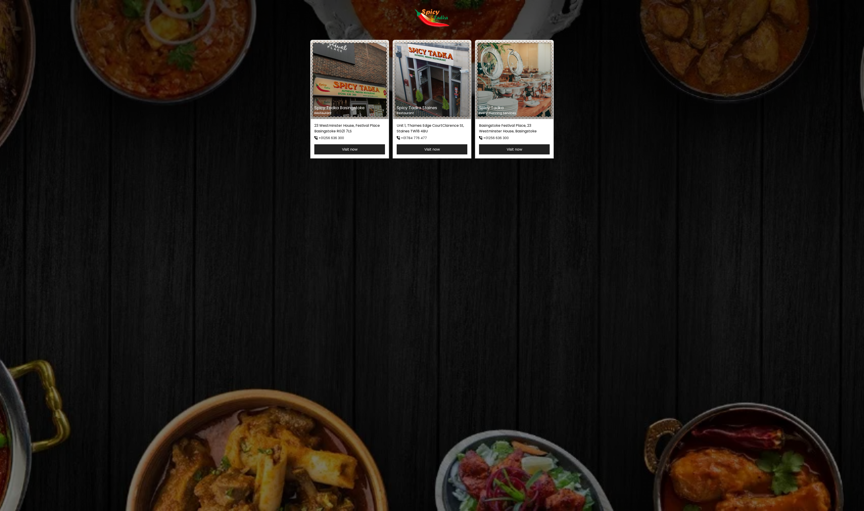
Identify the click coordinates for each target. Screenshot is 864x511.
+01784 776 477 (414, 138)
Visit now (350, 149)
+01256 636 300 (331, 138)
